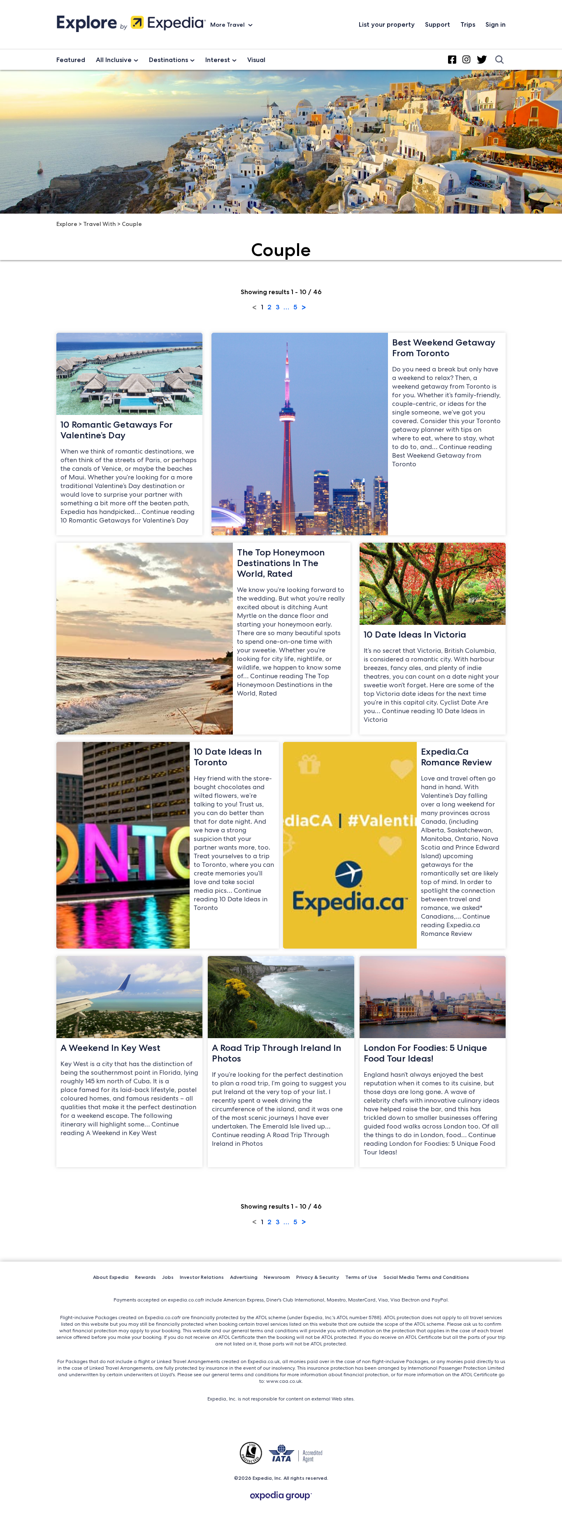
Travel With (99, 224)
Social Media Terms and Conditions (426, 1277)
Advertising (244, 1277)
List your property (387, 24)
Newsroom (277, 1277)
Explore (66, 224)
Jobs (168, 1277)
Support (437, 24)
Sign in (495, 24)
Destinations (168, 60)
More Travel (228, 24)
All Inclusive (114, 60)
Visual (256, 60)
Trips (467, 24)
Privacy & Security (317, 1277)
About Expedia (111, 1277)
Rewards (145, 1277)
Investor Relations (202, 1277)
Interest (217, 60)
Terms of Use (361, 1277)
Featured (70, 60)
